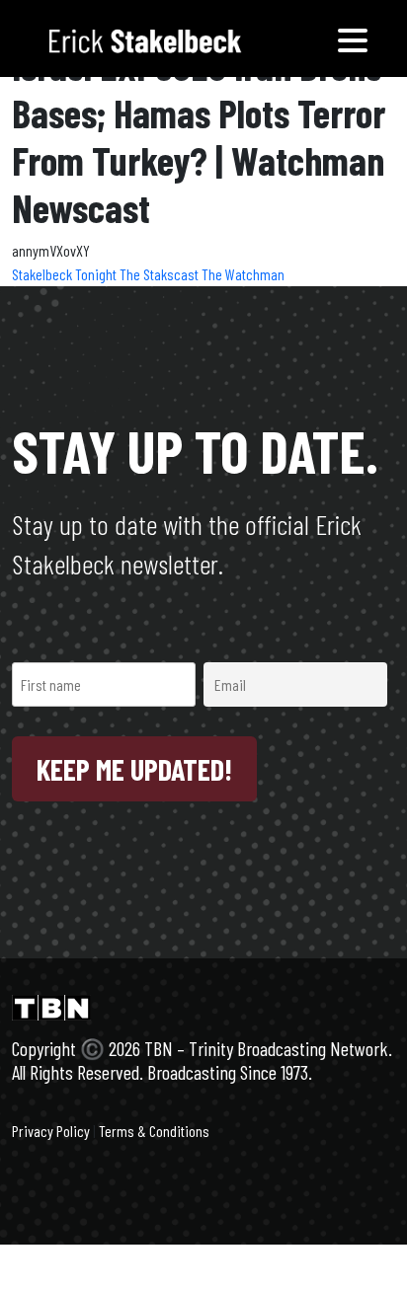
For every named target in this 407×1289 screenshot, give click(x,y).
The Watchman (243, 274)
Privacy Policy (51, 1130)
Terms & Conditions (154, 1130)
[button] (352, 38)
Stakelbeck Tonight (66, 274)
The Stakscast (161, 274)
